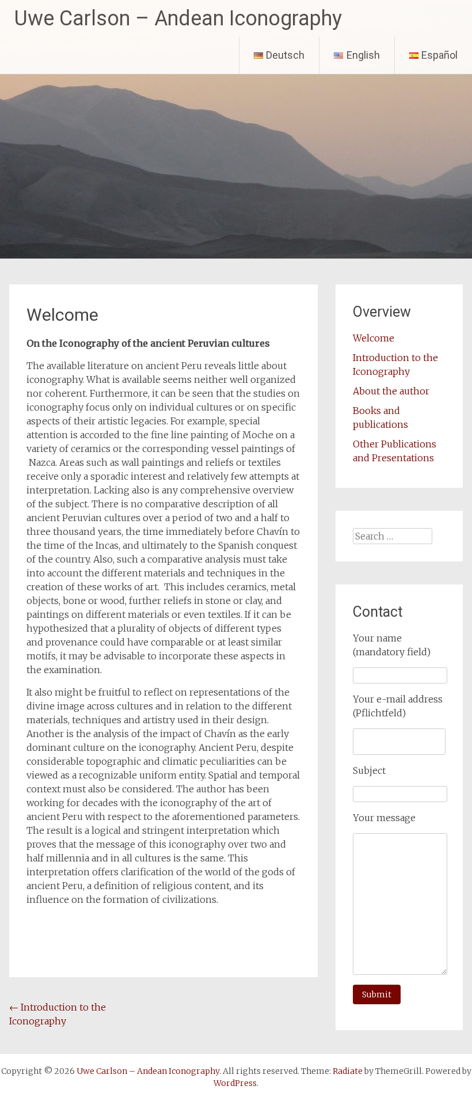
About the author (391, 391)
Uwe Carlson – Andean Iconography (178, 18)
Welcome (373, 338)
